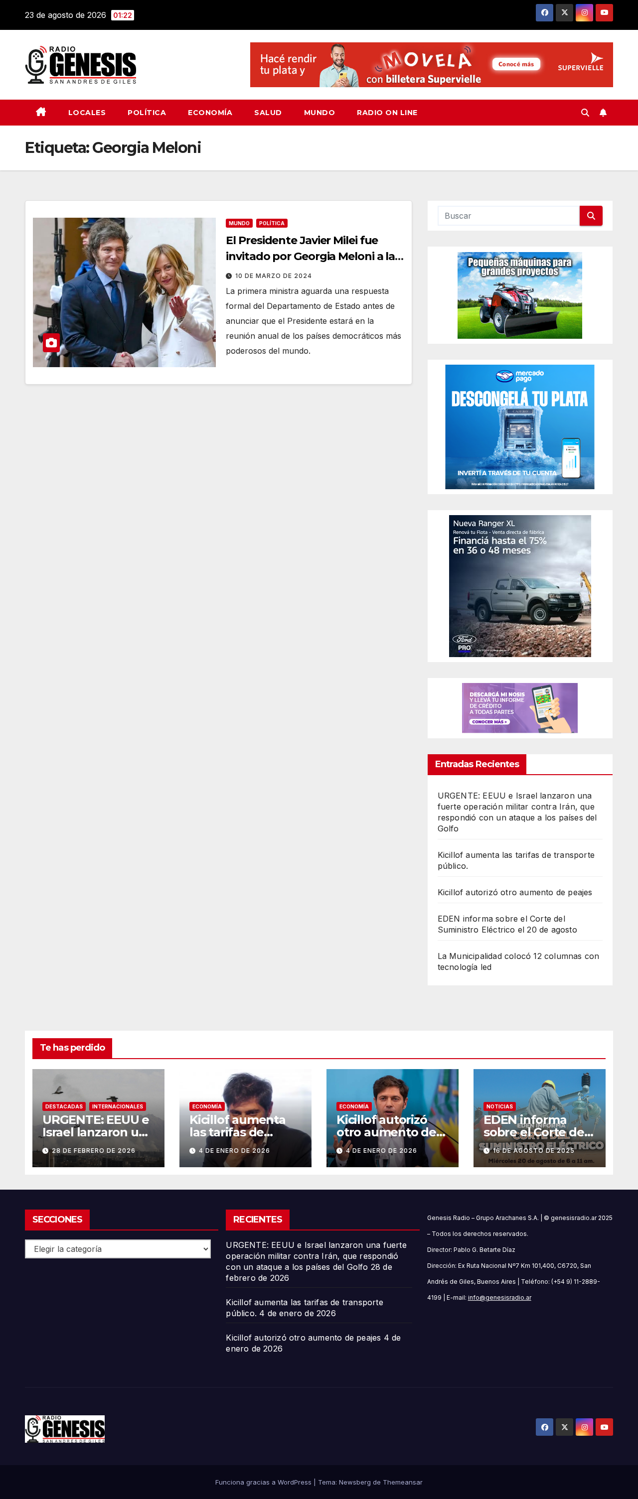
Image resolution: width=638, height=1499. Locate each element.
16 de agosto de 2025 (534, 1150)
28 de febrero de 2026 (94, 1150)
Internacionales (117, 1106)
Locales (87, 112)
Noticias (499, 1106)
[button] (585, 113)
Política (147, 112)
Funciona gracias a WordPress (264, 1482)
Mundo (319, 112)
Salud (268, 112)
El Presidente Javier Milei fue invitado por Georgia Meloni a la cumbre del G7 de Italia (310, 256)
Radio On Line (387, 112)
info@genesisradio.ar (499, 1297)
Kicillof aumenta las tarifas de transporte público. (245, 1132)
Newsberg (355, 1482)
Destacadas (64, 1106)
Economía (210, 112)
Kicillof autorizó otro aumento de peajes (515, 892)
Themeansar (403, 1482)
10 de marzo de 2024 (273, 275)
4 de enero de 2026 (234, 1150)
